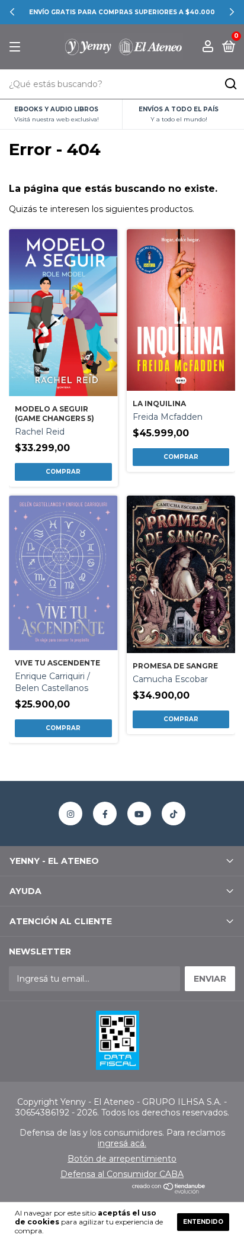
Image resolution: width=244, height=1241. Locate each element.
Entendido (203, 1222)
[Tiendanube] (169, 1190)
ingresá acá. (122, 1143)
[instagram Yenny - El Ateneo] (70, 813)
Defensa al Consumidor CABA (122, 1174)
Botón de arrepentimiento (122, 1158)
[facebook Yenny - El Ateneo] (105, 813)
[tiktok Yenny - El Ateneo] (173, 813)
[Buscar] (230, 84)
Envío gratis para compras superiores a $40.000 (122, 12)
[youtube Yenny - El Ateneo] (139, 813)
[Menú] (17, 47)
